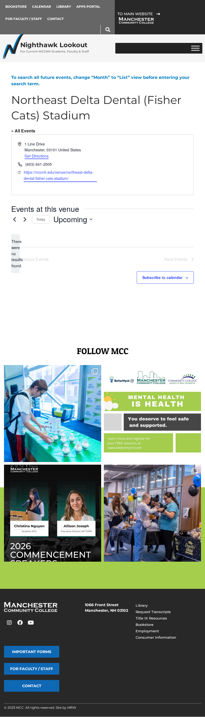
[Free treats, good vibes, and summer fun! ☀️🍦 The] (52, 413)
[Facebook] (20, 622)
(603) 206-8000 (100, 621)
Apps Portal (88, 7)
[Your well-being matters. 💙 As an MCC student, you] (152, 413)
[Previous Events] (14, 219)
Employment (147, 631)
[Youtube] (30, 622)
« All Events (23, 131)
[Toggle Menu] (195, 48)
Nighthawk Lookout (54, 47)
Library (63, 7)
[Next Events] (25, 219)
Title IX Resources (151, 618)
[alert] (15, 253)
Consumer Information (156, 637)
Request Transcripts (153, 612)
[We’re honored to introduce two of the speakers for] (52, 513)
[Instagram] (9, 622)
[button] (107, 29)
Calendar (41, 7)
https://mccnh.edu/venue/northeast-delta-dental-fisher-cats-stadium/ (58, 175)
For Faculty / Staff (23, 19)
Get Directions (37, 156)
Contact (55, 19)
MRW (71, 708)
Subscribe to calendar (162, 277)
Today (40, 219)
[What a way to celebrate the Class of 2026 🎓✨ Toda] (152, 513)
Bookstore (16, 7)
